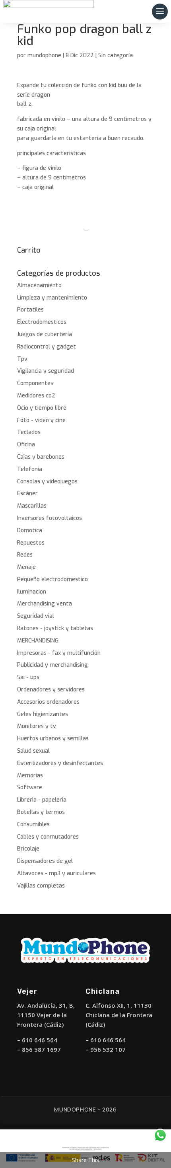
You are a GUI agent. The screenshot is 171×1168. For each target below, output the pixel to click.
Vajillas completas (41, 886)
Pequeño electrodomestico (52, 579)
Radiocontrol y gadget (46, 346)
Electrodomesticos (41, 322)
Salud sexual (33, 751)
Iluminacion (31, 592)
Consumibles (33, 824)
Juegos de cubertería (44, 334)
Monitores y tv (36, 726)
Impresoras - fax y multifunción (59, 653)
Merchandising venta (44, 603)
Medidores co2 (36, 395)
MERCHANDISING (37, 640)
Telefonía (29, 469)
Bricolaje (28, 849)
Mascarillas (32, 506)
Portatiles (30, 309)
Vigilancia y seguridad (45, 371)
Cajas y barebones (40, 457)
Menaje (26, 567)
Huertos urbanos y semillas (53, 738)
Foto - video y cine (41, 420)
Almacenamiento (39, 285)
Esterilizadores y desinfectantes (60, 763)
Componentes (35, 383)
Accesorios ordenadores (48, 702)
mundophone (44, 55)
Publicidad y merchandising (52, 665)
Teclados (29, 432)
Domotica (29, 530)
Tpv (22, 359)
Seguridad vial (35, 616)
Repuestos (31, 543)
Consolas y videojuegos (47, 481)
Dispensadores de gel (45, 861)
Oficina (26, 444)
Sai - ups (28, 677)
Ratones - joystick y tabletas (55, 628)
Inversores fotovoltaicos (49, 518)
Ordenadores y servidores (51, 689)
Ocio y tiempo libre (41, 408)
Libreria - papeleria (41, 800)
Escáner (27, 493)
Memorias (30, 775)
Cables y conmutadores (48, 837)
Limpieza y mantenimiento (52, 298)
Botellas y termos (41, 812)
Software (29, 787)
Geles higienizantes (42, 714)
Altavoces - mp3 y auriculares (56, 873)
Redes (25, 555)
